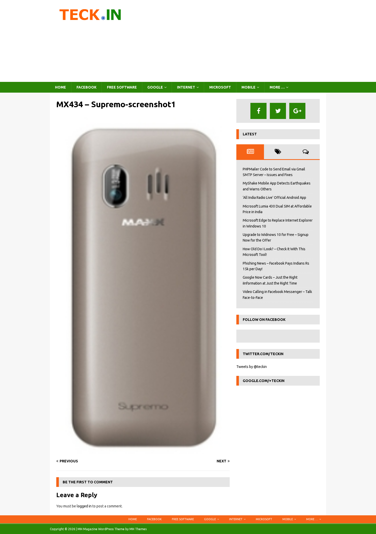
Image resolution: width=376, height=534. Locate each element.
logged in (84, 506)
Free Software (122, 87)
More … (277, 87)
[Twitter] (278, 111)
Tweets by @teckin (251, 367)
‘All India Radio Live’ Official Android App (274, 197)
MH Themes (138, 529)
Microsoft (220, 87)
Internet (186, 87)
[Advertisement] (232, 41)
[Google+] (297, 111)
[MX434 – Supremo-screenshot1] (143, 451)
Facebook (86, 87)
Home (60, 87)
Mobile (248, 87)
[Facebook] (258, 111)
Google (155, 87)
